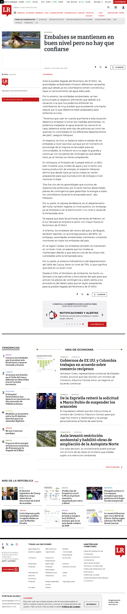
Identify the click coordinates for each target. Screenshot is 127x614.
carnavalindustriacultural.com (13, 604)
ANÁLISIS (81, 13)
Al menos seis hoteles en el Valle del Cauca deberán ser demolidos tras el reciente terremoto (17, 380)
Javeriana (43, 19)
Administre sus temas (13, 99)
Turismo (9, 372)
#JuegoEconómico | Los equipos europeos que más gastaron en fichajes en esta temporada (114, 496)
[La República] (6, 14)
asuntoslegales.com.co (11, 601)
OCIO (46, 13)
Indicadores (33, 573)
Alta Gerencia (50, 549)
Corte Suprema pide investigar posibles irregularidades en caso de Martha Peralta (29, 518)
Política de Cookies (71, 607)
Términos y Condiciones (93, 566)
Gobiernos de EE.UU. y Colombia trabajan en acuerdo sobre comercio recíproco (88, 364)
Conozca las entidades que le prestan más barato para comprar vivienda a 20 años (17, 361)
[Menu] (15, 12)
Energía (9, 440)
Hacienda (9, 411)
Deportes (108, 488)
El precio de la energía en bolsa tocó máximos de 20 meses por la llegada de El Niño (17, 447)
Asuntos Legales (34, 552)
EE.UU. (21, 488)
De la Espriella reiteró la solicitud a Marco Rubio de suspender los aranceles (89, 402)
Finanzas (31, 567)
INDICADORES (113, 13)
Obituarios (49, 576)
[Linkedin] (106, 67)
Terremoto (28, 23)
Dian (115, 19)
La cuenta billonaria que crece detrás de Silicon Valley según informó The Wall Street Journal (114, 518)
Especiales (49, 564)
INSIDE (121, 13)
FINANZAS (21, 13)
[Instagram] (18, 545)
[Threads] (4, 548)
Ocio (64, 576)
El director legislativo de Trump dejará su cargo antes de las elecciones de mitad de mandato (29, 497)
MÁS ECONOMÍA (113, 467)
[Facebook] (95, 67)
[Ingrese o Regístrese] (123, 7)
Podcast (31, 581)
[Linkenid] (13, 545)
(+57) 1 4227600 (8, 561)
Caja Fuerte (50, 552)
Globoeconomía (69, 567)
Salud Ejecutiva (69, 581)
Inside (65, 573)
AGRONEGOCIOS (70, 13)
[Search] (108, 7)
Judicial (22, 510)
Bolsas (65, 510)
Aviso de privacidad (91, 563)
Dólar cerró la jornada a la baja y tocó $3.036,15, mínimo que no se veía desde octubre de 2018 (71, 519)
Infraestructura (51, 573)
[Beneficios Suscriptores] (116, 7)
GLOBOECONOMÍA (56, 13)
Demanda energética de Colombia (79, 19)
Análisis (9, 428)
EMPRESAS (39, 13)
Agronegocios (34, 549)
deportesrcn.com (9, 607)
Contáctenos (89, 560)
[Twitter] (100, 67)
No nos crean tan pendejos (14, 432)
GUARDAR (119, 67)
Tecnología (109, 510)
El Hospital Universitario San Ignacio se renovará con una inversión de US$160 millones (18, 399)
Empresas (32, 564)
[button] (46, 315)
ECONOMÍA (30, 13)
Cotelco (19, 23)
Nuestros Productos (92, 557)
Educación (10, 391)
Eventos (66, 564)
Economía (67, 558)
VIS (36, 23)
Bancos (9, 355)
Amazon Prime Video (103, 19)
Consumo (32, 558)
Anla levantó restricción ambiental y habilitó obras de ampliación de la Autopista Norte (89, 439)
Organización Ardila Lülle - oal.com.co (114, 602)
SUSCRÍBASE (120, 2)
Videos (48, 587)
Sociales (31, 587)
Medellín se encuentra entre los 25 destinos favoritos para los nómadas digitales (17, 417)
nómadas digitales (56, 19)
